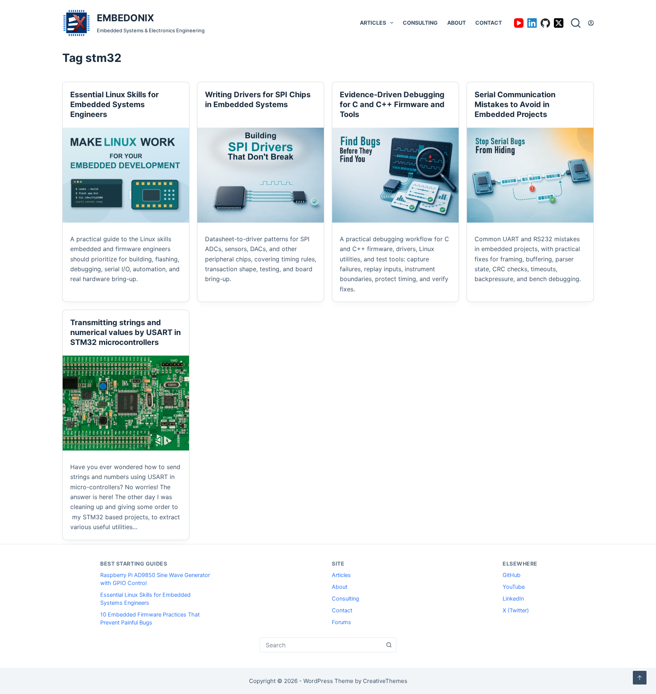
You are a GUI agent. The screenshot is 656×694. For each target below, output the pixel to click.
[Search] (575, 23)
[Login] (591, 23)
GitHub (511, 575)
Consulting (420, 22)
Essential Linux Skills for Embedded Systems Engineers (114, 104)
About (456, 22)
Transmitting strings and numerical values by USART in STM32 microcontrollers (125, 332)
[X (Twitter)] (558, 23)
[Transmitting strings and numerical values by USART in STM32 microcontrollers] (126, 403)
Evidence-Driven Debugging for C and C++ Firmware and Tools (392, 104)
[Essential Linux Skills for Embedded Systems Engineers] (126, 175)
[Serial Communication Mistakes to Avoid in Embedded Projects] (530, 175)
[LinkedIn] (532, 23)
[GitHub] (545, 23)
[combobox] (321, 645)
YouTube (514, 586)
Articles (373, 22)
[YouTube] (519, 23)
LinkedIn (513, 598)
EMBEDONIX (125, 18)
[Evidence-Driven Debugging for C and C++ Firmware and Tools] (395, 175)
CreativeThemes (385, 681)
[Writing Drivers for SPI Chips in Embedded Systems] (260, 175)
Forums (341, 622)
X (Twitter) (516, 610)
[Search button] (389, 645)
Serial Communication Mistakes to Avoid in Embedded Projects (515, 104)
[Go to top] (640, 678)
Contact (488, 22)
